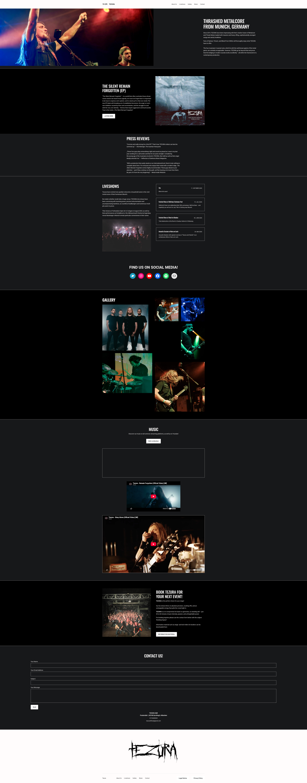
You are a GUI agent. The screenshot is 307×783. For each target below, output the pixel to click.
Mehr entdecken (153, 441)
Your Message (35, 687)
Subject (33, 679)
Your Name (34, 661)
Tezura (112, 4)
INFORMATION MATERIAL (166, 634)
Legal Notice (183, 778)
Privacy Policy (198, 778)
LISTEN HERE (108, 116)
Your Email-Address (37, 670)
